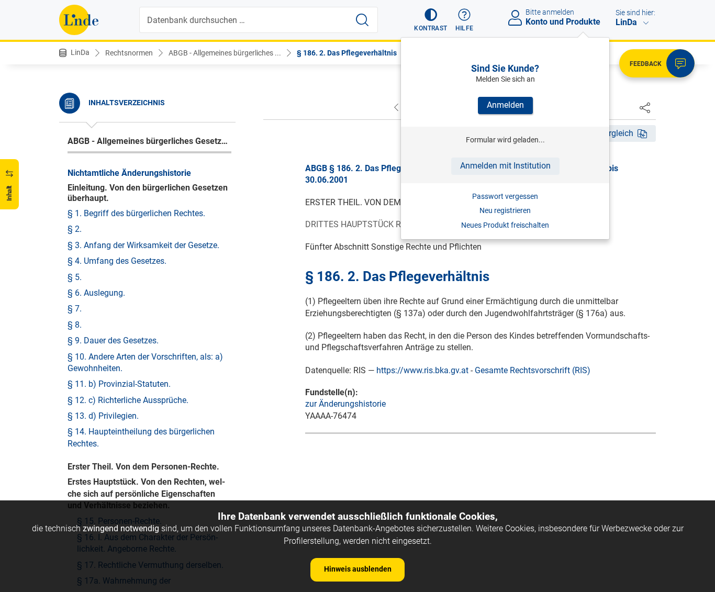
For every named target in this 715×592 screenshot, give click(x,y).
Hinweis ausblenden (358, 569)
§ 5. (75, 277)
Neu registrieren (505, 210)
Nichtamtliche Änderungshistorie (129, 173)
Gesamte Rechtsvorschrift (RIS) (532, 370)
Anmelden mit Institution (505, 166)
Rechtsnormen (129, 53)
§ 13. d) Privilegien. (103, 416)
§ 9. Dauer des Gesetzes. (113, 340)
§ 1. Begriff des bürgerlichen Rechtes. (136, 213)
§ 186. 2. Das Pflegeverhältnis (347, 53)
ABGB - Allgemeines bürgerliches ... (225, 53)
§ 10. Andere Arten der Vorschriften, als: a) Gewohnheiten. (145, 362)
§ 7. (75, 309)
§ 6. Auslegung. (96, 293)
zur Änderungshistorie (345, 404)
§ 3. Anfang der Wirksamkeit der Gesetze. (143, 245)
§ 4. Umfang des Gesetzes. (117, 261)
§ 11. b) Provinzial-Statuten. (119, 384)
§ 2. (75, 229)
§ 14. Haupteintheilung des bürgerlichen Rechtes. (141, 437)
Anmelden (505, 105)
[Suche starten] (362, 19)
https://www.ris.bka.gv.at (422, 370)
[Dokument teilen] (644, 107)
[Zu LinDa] (78, 20)
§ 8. (75, 325)
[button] (430, 19)
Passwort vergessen (505, 196)
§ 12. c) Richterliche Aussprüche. (128, 400)
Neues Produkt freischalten (505, 225)
